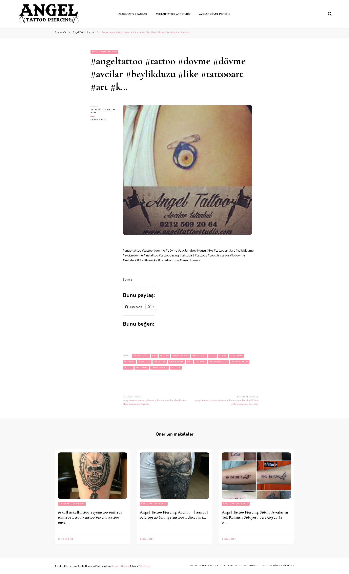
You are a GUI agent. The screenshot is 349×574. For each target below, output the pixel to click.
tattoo (128, 367)
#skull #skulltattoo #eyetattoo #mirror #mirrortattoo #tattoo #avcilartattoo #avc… (90, 517)
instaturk (159, 362)
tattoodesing (159, 367)
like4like (201, 362)
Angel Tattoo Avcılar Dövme (103, 111)
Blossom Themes (120, 566)
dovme (223, 356)
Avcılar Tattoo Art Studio (173, 14)
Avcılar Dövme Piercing (214, 14)
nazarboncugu (218, 362)
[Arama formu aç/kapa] (330, 14)
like (189, 362)
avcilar (164, 356)
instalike (129, 362)
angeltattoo (141, 356)
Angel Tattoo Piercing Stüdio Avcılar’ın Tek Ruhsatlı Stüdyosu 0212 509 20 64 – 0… (255, 517)
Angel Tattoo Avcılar (133, 14)
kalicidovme (176, 362)
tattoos (176, 367)
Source (127, 279)
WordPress (144, 566)
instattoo (144, 362)
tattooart (142, 367)
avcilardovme (180, 356)
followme (236, 356)
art (154, 356)
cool (212, 356)
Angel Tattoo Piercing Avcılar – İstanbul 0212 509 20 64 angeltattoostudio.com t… (174, 515)
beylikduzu (199, 356)
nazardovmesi (239, 362)
